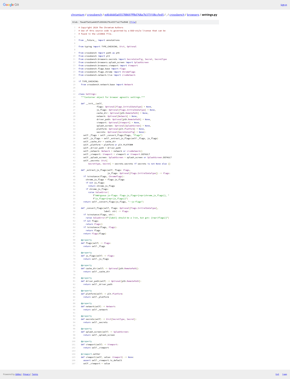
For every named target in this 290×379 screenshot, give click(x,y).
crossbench (94, 14)
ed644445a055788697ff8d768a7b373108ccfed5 (134, 14)
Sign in (284, 4)
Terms (35, 374)
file (132, 22)
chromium (77, 14)
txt (277, 374)
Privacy (26, 374)
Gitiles (18, 374)
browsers (193, 14)
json (284, 374)
